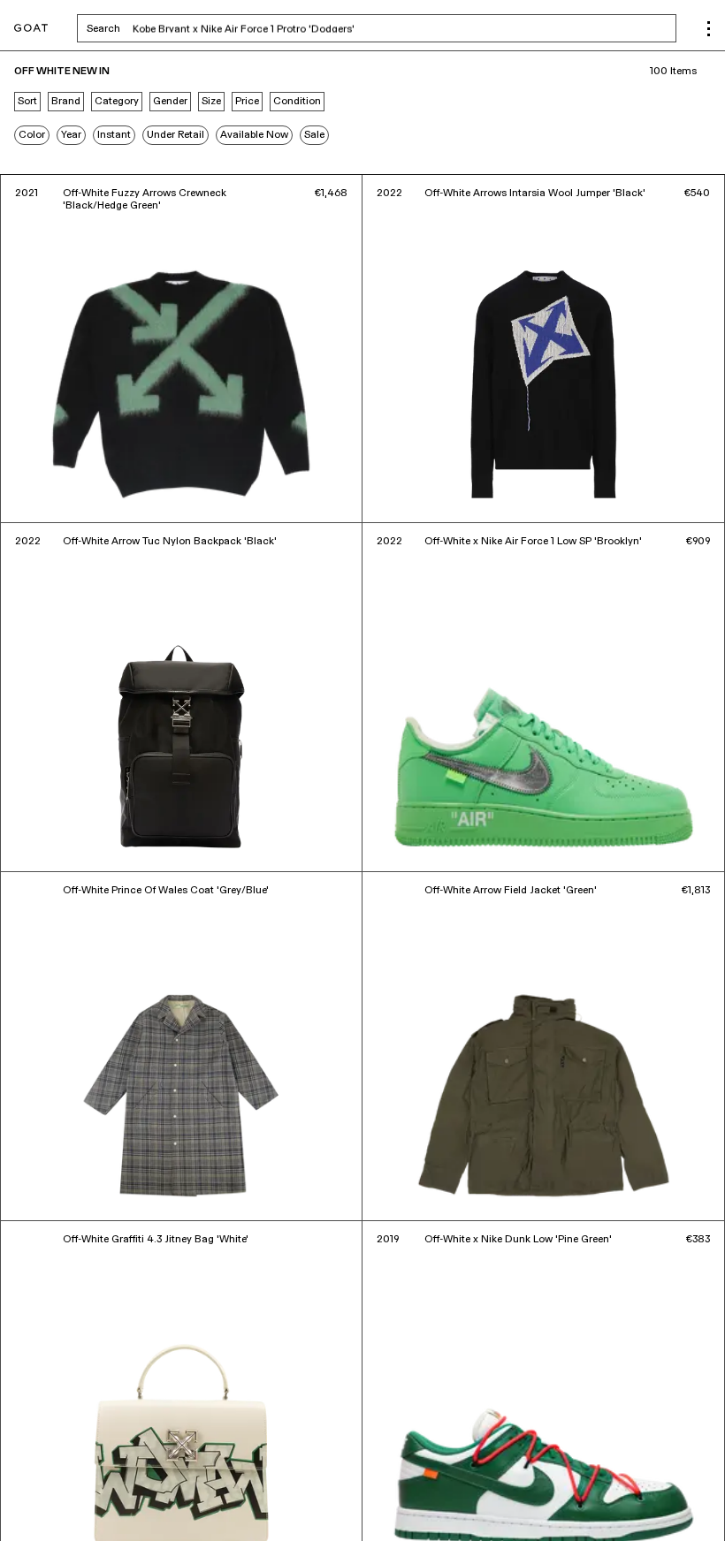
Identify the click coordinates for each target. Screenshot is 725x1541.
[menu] (708, 29)
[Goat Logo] (31, 28)
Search (242, 28)
